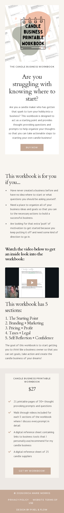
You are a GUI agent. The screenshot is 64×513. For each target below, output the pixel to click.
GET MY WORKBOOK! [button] (32, 471)
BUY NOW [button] (32, 147)
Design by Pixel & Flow (31, 509)
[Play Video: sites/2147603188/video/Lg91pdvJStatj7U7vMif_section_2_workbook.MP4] (32, 282)
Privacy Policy (18, 500)
